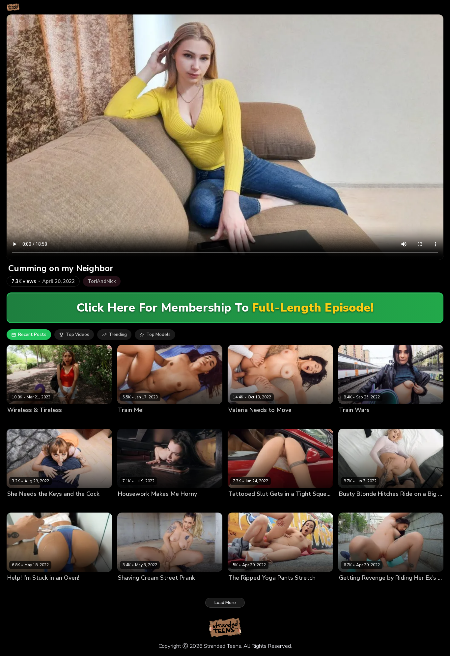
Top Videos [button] (77, 335)
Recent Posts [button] (32, 335)
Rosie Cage (130, 421)
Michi (12, 421)
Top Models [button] (158, 335)
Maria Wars (351, 421)
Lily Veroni (239, 505)
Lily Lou (126, 505)
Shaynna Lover (133, 589)
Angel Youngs (22, 505)
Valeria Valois (242, 421)
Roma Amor (351, 589)
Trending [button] (118, 335)
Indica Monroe (353, 505)
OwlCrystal (19, 589)
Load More (225, 603)
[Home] (13, 7)
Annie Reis (239, 589)
